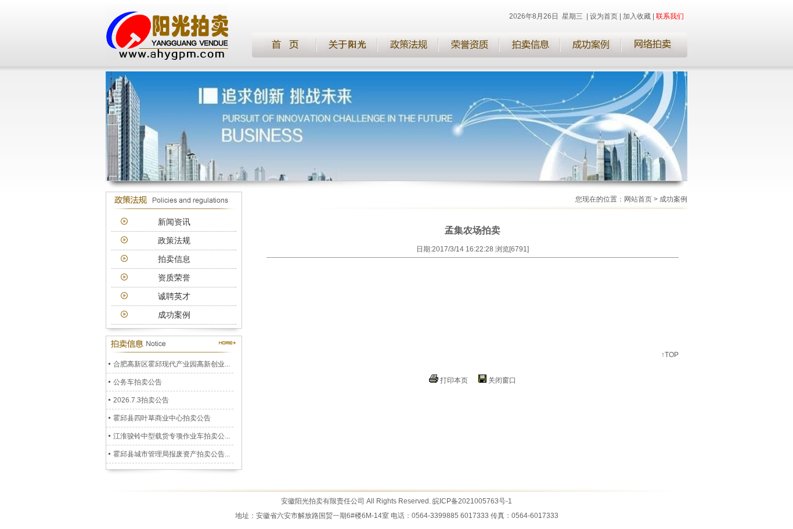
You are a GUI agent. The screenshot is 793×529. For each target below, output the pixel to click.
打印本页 (454, 380)
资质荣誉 (174, 277)
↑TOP (670, 355)
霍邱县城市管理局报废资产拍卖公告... (171, 451)
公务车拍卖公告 (137, 379)
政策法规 (174, 240)
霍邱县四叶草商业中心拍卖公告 (162, 415)
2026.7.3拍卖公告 (141, 397)
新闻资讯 (174, 221)
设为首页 (604, 16)
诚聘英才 (174, 296)
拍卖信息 (174, 259)
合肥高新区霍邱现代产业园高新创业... (171, 361)
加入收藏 (637, 16)
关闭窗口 (502, 380)
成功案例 (174, 314)
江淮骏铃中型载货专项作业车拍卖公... (171, 433)
